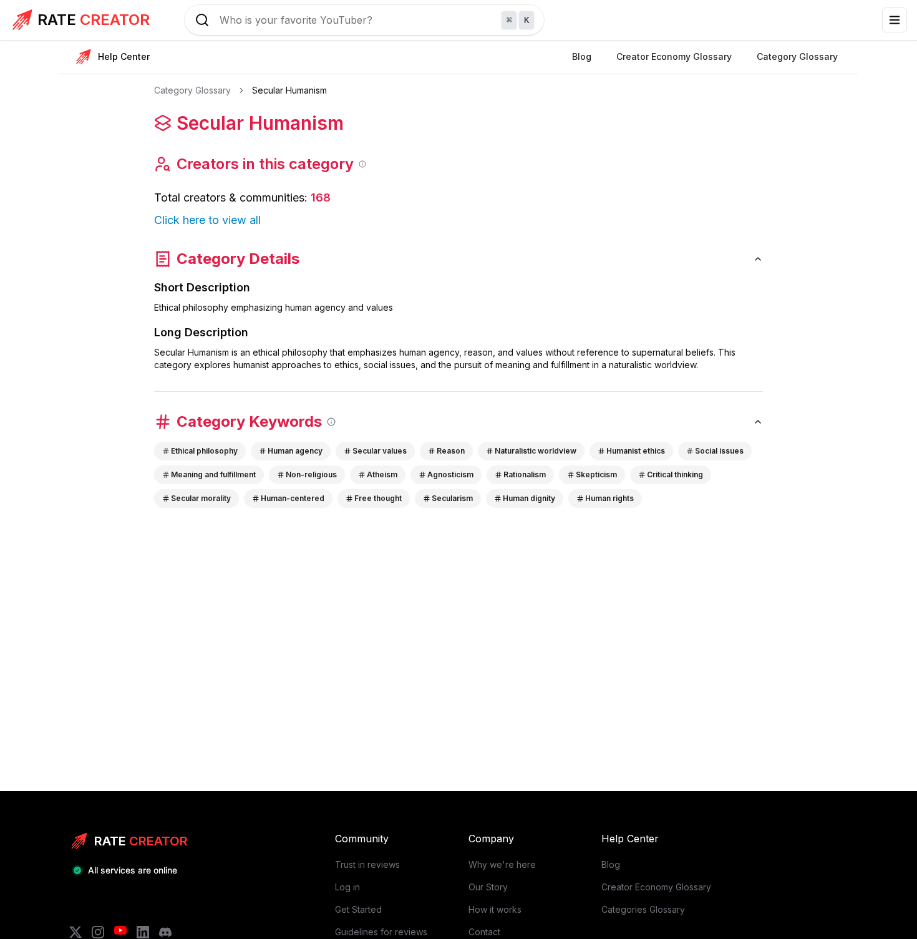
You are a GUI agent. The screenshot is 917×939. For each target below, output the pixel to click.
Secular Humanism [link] (289, 90)
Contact (484, 932)
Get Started (358, 909)
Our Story (488, 887)
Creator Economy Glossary (656, 887)
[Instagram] (98, 932)
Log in (347, 887)
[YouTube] (120, 932)
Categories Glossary (643, 909)
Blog (610, 864)
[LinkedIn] (143, 932)
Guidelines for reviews (381, 932)
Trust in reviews (367, 864)
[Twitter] (75, 932)
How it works (495, 909)
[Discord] (165, 932)
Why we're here (502, 864)
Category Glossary (192, 90)
